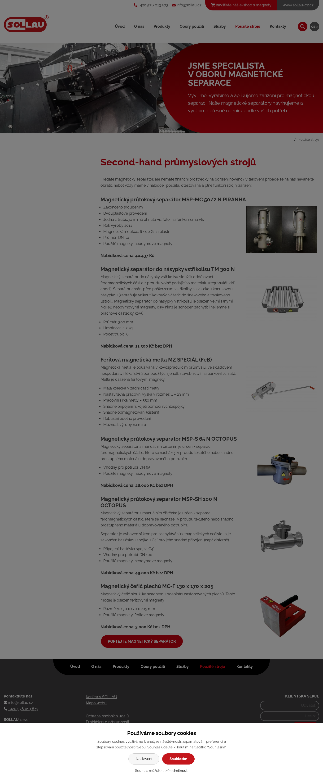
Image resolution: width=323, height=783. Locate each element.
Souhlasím (178, 759)
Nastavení (144, 759)
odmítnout (179, 771)
